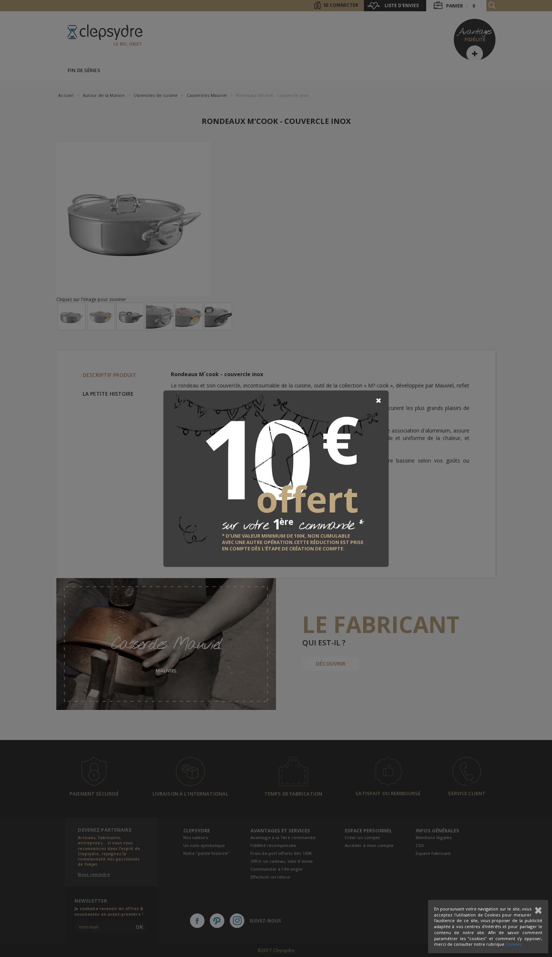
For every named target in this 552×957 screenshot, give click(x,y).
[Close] (378, 400)
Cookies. (513, 944)
